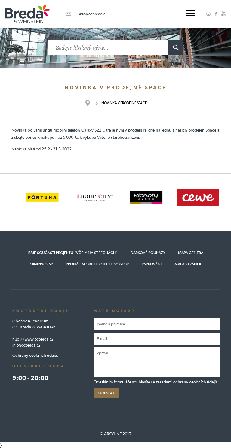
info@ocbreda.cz (93, 14)
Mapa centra (190, 252)
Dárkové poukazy (148, 252)
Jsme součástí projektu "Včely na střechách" (73, 252)
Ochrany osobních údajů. (35, 355)
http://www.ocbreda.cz (32, 339)
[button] (190, 13)
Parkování (152, 264)
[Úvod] (90, 103)
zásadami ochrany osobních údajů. (186, 382)
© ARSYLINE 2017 (115, 433)
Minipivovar (41, 264)
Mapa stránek (188, 264)
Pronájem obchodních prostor (97, 264)
